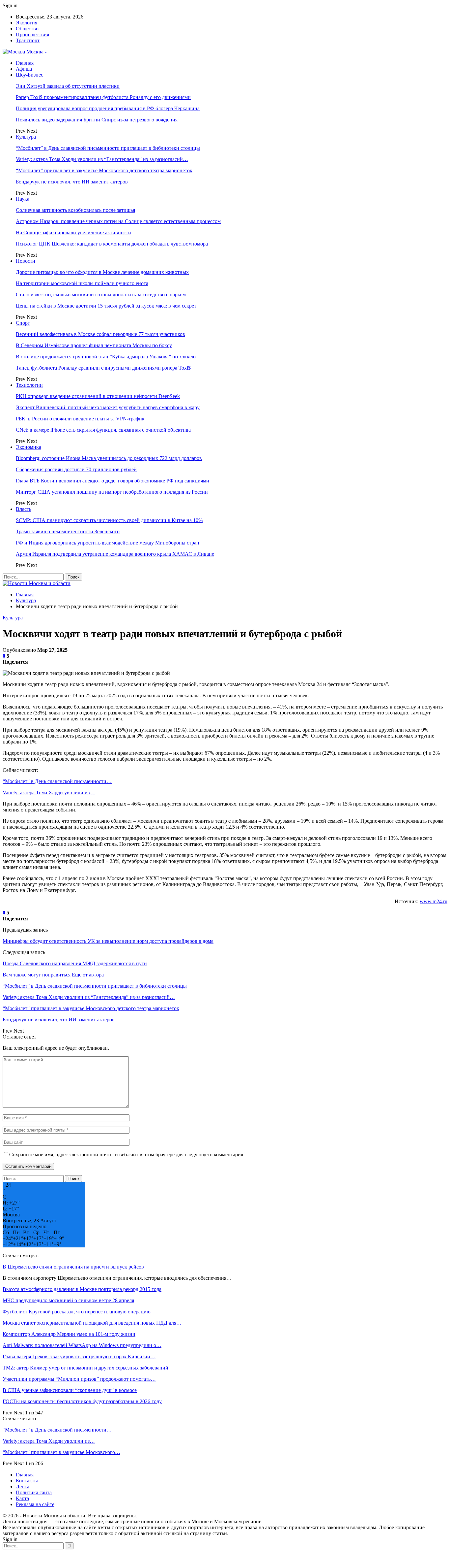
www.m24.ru (433, 901)
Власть (23, 509)
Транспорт (28, 40)
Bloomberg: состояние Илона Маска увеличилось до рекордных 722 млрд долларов (109, 458)
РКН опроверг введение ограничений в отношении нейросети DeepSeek (98, 396)
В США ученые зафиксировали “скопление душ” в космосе (70, 1390)
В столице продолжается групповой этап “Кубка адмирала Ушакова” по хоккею (106, 356)
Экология (26, 22)
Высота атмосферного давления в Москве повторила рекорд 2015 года (82, 1289)
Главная (25, 63)
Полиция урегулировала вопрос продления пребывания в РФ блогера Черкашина (108, 108)
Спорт (23, 323)
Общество (27, 28)
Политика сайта (34, 1492)
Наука (22, 199)
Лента (22, 1486)
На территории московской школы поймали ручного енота (82, 283)
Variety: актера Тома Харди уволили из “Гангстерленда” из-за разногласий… (102, 159)
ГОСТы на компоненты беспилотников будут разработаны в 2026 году (82, 1401)
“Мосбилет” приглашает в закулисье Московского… (61, 1452)
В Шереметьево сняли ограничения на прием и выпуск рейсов (73, 1267)
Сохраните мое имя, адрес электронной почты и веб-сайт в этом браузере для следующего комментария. (126, 1154)
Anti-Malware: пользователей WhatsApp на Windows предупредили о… (82, 1345)
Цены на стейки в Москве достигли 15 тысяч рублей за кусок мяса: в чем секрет (106, 306)
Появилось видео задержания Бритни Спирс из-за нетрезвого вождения (97, 119)
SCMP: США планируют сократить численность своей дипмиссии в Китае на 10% (109, 520)
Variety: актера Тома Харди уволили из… (49, 792)
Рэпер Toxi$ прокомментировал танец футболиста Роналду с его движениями (103, 97)
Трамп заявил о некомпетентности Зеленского (68, 531)
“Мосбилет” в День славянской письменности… (57, 781)
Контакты (27, 1480)
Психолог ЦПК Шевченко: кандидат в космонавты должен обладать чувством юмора (112, 244)
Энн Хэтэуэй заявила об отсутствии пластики (68, 86)
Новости (25, 261)
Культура (26, 137)
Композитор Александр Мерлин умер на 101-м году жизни (69, 1334)
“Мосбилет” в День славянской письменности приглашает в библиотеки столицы (108, 148)
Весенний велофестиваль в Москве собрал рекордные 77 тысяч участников (100, 334)
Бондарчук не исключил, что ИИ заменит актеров (72, 181)
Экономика (28, 447)
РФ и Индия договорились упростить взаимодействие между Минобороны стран (107, 542)
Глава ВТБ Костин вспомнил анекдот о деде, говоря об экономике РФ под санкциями (112, 480)
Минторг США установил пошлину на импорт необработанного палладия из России (112, 492)
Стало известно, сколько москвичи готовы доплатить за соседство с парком (101, 294)
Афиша (24, 69)
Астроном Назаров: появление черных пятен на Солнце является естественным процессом (118, 221)
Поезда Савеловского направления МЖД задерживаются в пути (75, 963)
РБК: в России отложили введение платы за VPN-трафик (80, 418)
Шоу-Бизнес (29, 75)
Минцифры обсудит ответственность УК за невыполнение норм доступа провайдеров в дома (108, 941)
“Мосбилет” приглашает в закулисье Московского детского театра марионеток (104, 170)
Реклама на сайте (35, 1504)
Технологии (29, 385)
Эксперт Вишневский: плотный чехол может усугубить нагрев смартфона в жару (108, 407)
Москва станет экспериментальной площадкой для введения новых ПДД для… (92, 1323)
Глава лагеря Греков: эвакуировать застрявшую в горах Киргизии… (79, 1356)
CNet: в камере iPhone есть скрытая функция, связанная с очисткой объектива (103, 430)
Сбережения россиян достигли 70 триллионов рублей (76, 469)
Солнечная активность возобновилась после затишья (75, 210)
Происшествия (32, 34)
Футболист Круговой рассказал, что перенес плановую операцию (77, 1311)
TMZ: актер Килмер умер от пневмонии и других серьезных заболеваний (85, 1367)
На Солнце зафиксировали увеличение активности (73, 232)
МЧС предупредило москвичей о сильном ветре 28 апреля (68, 1300)
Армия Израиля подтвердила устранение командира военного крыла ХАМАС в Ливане (115, 554)
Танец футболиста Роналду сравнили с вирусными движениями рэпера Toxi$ (103, 368)
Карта (22, 1498)
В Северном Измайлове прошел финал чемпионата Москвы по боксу (94, 345)
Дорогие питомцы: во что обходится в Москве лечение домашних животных (102, 272)
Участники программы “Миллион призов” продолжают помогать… (79, 1379)
